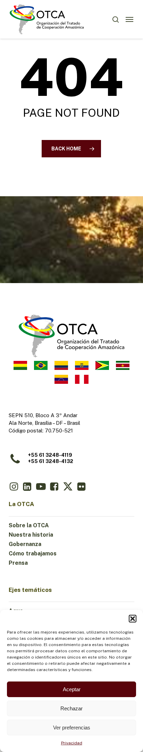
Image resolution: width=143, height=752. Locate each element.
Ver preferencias (71, 727)
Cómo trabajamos (33, 553)
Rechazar (71, 708)
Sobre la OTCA (29, 525)
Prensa (18, 563)
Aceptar (72, 689)
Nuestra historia (31, 534)
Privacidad (71, 743)
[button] (132, 618)
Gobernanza (25, 544)
